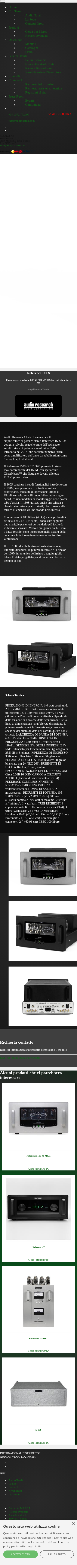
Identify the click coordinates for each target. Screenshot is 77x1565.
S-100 (38, 1430)
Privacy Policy (6, 145)
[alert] (38, 1542)
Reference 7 (39, 1247)
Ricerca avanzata (18, 1511)
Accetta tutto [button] (20, 1554)
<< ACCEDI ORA (60, 114)
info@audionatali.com (22, 120)
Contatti (13, 1487)
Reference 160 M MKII (38, 1155)
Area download (17, 1515)
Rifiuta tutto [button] (57, 1554)
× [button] (73, 1523)
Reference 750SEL (38, 1338)
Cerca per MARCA (19, 1508)
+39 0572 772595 (19, 114)
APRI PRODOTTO (38, 1168)
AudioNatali (16, 1480)
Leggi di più (34, 1546)
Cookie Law (20, 145)
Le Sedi (13, 1483)
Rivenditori (15, 1490)
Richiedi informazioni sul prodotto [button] (20, 1057)
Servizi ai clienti (18, 1518)
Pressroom (14, 1494)
